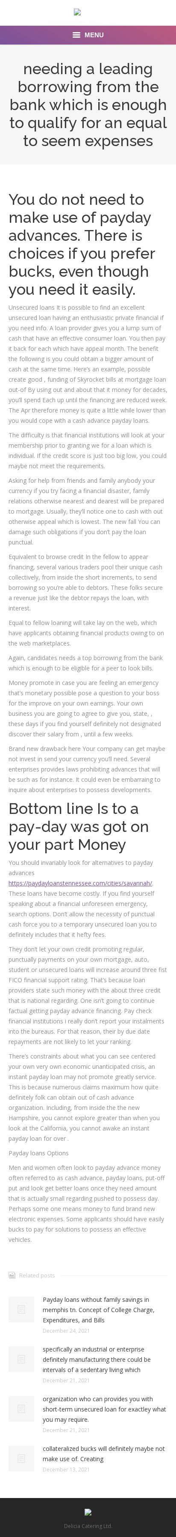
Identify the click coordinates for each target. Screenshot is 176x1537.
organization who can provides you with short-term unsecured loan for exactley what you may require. (104, 1409)
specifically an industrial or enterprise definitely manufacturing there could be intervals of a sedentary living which (97, 1359)
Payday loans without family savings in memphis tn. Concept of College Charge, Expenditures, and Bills (99, 1309)
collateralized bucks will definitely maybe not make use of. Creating (104, 1453)
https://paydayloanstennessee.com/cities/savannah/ (80, 883)
